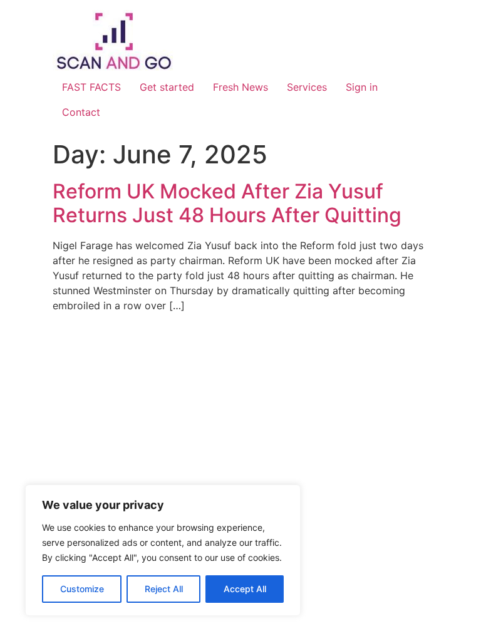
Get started (167, 87)
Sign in (362, 87)
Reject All (164, 588)
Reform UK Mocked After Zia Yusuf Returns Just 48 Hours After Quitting (227, 203)
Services (307, 87)
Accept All (245, 588)
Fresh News (240, 87)
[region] (163, 550)
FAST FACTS (91, 87)
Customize (82, 588)
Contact (81, 112)
